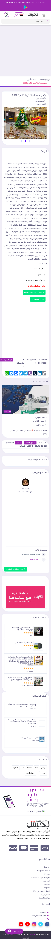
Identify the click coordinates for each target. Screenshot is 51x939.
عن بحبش (46, 867)
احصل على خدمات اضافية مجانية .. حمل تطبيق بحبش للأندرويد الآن (26, 2)
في (23, 767)
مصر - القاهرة (39, 101)
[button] (29, 141)
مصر (18, 14)
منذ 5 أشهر (40, 425)
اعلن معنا (46, 880)
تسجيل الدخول (30, 442)
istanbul (43, 912)
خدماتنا (47, 874)
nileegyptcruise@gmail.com (31, 554)
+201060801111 (38, 299)
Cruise (29, 767)
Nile (36, 767)
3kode (32, 934)
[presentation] (47, 124)
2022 (43, 773)
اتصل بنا (47, 884)
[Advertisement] (25, 49)
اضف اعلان (17, 931)
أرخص (43, 767)
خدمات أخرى (31, 79)
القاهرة (15, 767)
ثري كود (13, 934)
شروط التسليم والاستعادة (40, 877)
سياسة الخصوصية (43, 870)
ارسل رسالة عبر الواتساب (33, 292)
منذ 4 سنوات (40, 104)
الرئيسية (47, 79)
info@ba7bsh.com (39, 915)
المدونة (47, 887)
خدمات (40, 79)
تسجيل (18, 442)
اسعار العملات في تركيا (41, 891)
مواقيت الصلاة (44, 897)
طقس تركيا (45, 894)
